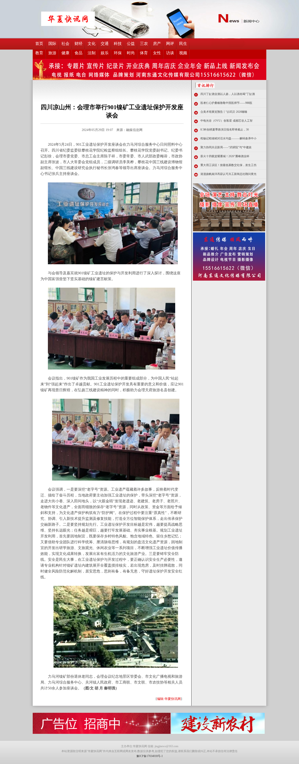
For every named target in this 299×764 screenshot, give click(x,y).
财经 (78, 43)
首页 (39, 43)
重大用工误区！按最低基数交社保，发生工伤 (228, 165)
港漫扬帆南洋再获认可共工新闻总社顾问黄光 (228, 174)
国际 (52, 43)
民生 (183, 43)
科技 (118, 43)
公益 (131, 43)
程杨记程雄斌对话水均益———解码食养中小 (228, 138)
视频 (183, 53)
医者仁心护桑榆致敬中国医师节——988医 (226, 103)
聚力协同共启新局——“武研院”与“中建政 (226, 147)
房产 (157, 43)
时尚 (131, 53)
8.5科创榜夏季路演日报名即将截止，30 (224, 129)
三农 (144, 43)
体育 (144, 53)
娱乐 (105, 53)
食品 (78, 53)
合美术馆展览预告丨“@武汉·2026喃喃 (223, 111)
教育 (39, 53)
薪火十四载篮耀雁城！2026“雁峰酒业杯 (224, 156)
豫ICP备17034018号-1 (149, 756)
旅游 (52, 53)
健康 (65, 53)
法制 (92, 53)
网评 (170, 43)
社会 (65, 43)
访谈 (170, 53)
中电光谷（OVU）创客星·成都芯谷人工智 (226, 120)
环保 (118, 53)
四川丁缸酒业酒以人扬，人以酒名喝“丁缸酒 (227, 94)
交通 (105, 43)
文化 (92, 43)
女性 (157, 53)
